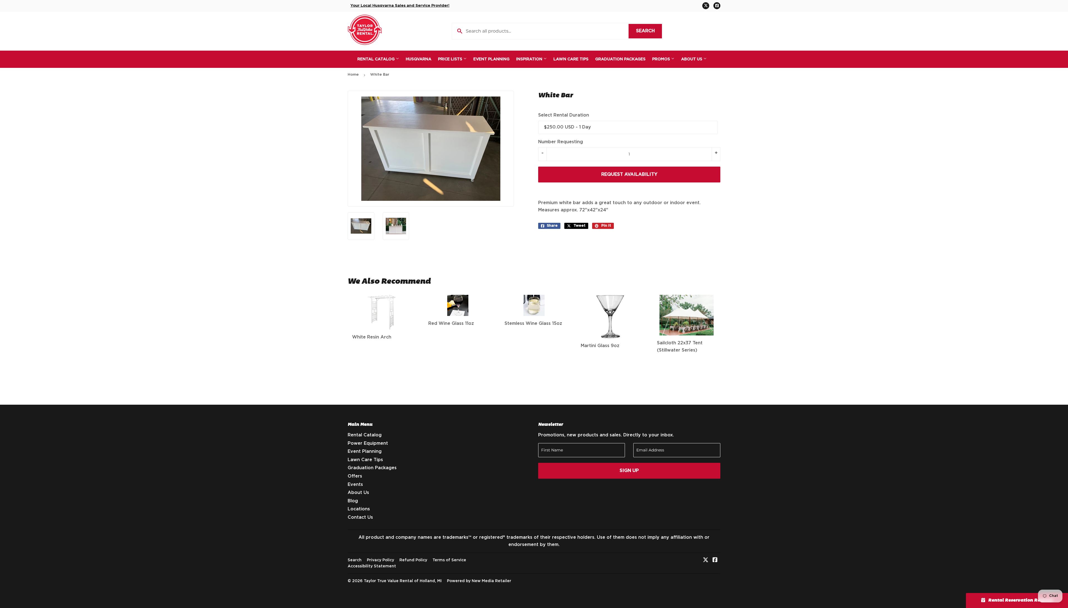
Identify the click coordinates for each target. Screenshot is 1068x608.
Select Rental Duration (563, 115)
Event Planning (491, 59)
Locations (359, 509)
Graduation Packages (620, 59)
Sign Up (629, 470)
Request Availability (629, 174)
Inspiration (529, 59)
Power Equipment (368, 443)
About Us (692, 59)
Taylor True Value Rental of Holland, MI (403, 581)
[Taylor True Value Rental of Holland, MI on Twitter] (705, 560)
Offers (355, 476)
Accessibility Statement (372, 566)
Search (649, 31)
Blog (353, 501)
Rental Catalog (376, 59)
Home (353, 74)
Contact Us (360, 517)
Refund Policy (413, 560)
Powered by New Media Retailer (479, 581)
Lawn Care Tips (571, 59)
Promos (661, 59)
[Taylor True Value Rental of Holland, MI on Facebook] (715, 560)
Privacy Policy (380, 560)
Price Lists (450, 59)
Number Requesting (560, 142)
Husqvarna (418, 59)
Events (355, 484)
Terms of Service (449, 560)
